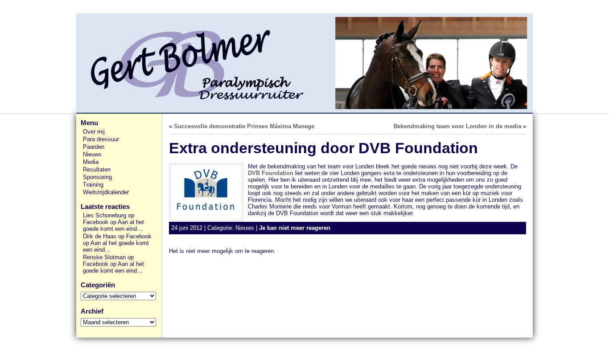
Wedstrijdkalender (106, 192)
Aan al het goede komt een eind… (113, 225)
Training (93, 184)
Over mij (94, 131)
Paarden (93, 146)
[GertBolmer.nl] (304, 63)
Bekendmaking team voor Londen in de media (457, 126)
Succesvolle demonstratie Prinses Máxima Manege (244, 126)
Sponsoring (97, 177)
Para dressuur (101, 139)
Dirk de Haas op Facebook (117, 236)
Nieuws (92, 154)
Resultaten (97, 169)
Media (91, 162)
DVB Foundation (270, 173)
